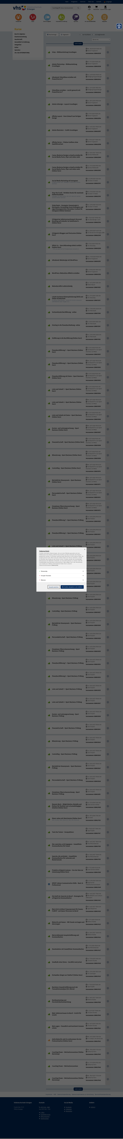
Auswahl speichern (54, 587)
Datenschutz (55, 565)
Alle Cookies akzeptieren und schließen (72, 587)
